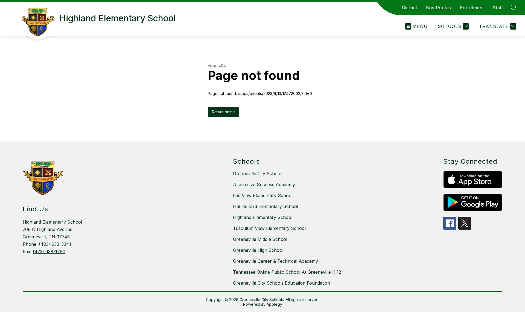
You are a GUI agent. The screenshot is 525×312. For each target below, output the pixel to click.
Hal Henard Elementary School (265, 206)
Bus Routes (438, 7)
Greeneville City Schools (258, 173)
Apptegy (274, 304)
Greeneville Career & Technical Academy (275, 261)
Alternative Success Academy (264, 184)
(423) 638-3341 (55, 244)
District (409, 7)
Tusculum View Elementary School (269, 228)
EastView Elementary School (263, 195)
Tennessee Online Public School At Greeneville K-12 (287, 272)
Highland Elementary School (262, 217)
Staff (498, 7)
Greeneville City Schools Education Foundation (281, 283)
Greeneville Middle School (260, 239)
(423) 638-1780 (49, 251)
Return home (223, 111)
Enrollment (472, 7)
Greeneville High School (258, 250)
